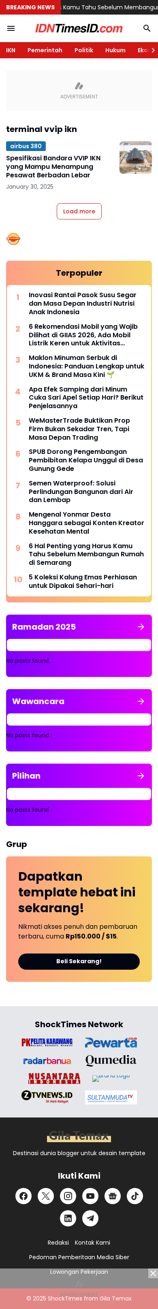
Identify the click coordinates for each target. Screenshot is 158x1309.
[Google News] (113, 1196)
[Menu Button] (11, 28)
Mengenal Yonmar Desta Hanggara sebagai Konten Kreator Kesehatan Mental (86, 523)
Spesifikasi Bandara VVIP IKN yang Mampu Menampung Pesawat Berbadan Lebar (53, 166)
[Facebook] (23, 1196)
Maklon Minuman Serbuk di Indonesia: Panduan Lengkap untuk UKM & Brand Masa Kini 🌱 (86, 366)
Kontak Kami (92, 1243)
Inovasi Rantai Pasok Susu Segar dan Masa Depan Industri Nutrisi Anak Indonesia (83, 303)
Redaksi (58, 1243)
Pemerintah (45, 50)
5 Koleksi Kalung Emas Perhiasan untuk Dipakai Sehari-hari (83, 581)
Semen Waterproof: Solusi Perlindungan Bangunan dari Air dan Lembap (81, 491)
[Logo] (79, 1136)
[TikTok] (135, 1196)
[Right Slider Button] (150, 50)
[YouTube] (90, 1196)
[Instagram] (68, 1196)
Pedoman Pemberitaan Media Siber (79, 1257)
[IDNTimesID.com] (79, 28)
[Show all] (141, 627)
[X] (46, 1196)
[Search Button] (147, 28)
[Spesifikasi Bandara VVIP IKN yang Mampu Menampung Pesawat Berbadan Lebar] (136, 157)
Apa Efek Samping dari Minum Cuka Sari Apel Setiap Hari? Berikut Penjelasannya (86, 398)
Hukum (115, 50)
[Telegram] (90, 1218)
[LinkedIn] (68, 1218)
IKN (10, 50)
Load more (79, 211)
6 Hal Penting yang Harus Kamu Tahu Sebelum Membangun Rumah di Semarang (86, 554)
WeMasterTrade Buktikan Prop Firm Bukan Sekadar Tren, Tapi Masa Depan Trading (79, 429)
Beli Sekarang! (79, 961)
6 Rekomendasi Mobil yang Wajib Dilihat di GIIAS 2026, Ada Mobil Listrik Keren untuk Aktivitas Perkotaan (83, 335)
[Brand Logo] (47, 1042)
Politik (84, 50)
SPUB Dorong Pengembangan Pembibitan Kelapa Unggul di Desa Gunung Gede (86, 460)
